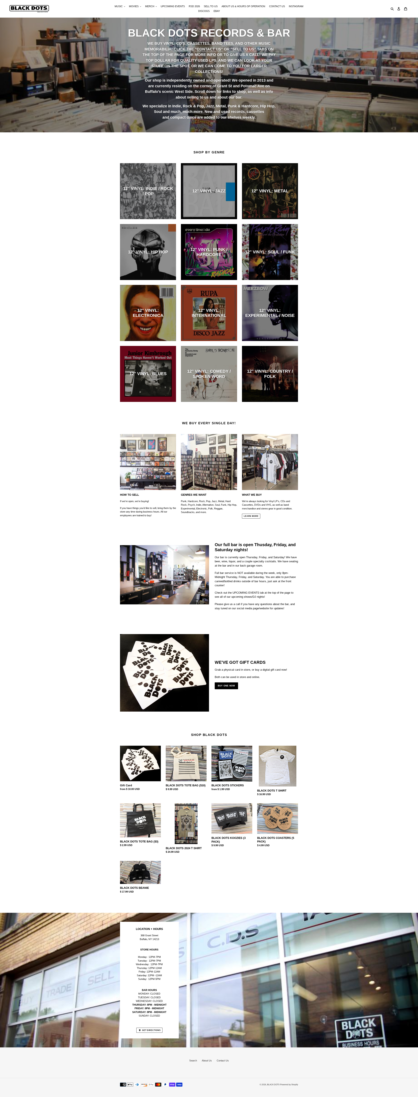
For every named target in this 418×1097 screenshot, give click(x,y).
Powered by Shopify (289, 1084)
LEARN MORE (251, 516)
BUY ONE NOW (226, 686)
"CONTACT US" (209, 49)
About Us (207, 1060)
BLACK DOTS (273, 1084)
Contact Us (223, 1060)
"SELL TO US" (243, 49)
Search (193, 1060)
